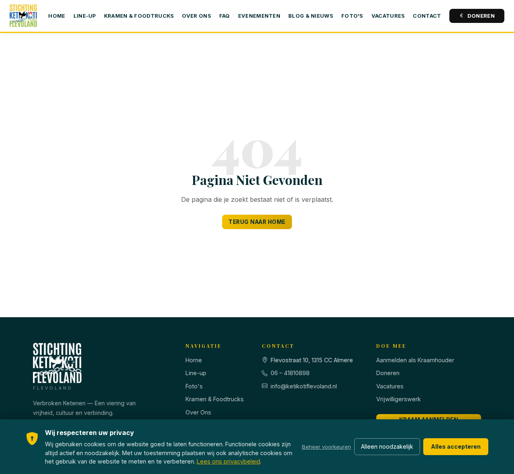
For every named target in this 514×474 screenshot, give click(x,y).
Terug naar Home (257, 222)
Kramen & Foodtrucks (139, 16)
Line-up (84, 16)
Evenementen (259, 16)
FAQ (224, 16)
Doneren (481, 15)
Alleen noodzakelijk (387, 446)
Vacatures (388, 16)
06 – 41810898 (290, 372)
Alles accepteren (456, 446)
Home (56, 16)
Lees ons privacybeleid (228, 461)
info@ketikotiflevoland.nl (304, 386)
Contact (427, 16)
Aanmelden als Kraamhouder (415, 360)
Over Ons (196, 16)
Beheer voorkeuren (326, 446)
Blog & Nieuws (310, 16)
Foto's (352, 16)
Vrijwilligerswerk (398, 399)
